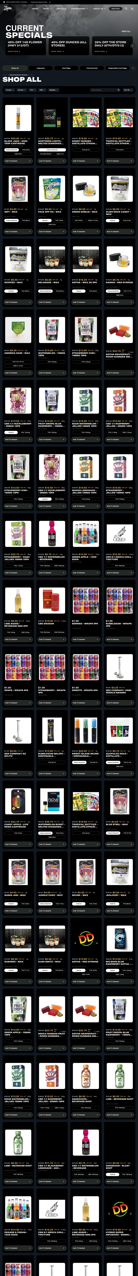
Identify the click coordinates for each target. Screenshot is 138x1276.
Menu (32, 75)
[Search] (118, 90)
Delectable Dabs (45, 287)
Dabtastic (110, 217)
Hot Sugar (42, 428)
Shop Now (116, 8)
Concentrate (92, 68)
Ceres (108, 562)
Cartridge (66, 68)
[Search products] (126, 9)
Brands (8, 90)
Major (108, 1170)
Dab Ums (42, 216)
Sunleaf (7, 358)
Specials (61, 9)
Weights (52, 90)
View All (126, 31)
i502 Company (112, 695)
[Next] (132, 45)
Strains (20, 90)
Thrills (74, 146)
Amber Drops (9, 216)
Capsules (41, 68)
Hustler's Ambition (46, 758)
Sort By (127, 90)
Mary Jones (77, 562)
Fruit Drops (42, 358)
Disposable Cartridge (117, 68)
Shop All (15, 68)
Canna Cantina (78, 1104)
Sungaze (8, 628)
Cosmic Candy (112, 966)
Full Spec (8, 829)
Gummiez (8, 428)
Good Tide (110, 359)
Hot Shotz (42, 562)
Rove (40, 146)
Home (35, 9)
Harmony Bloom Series (13, 146)
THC (31, 90)
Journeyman (77, 428)
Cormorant (42, 1170)
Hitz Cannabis (111, 287)
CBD (41, 90)
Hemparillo (76, 628)
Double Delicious (79, 966)
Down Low (110, 758)
